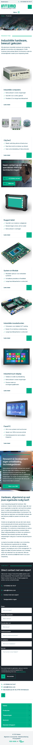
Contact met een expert (11, 595)
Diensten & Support (9, 725)
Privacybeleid (16, 738)
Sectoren (6, 720)
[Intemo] (8, 7)
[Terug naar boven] (30, 742)
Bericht (3, 648)
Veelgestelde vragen (10, 599)
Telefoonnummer (6, 631)
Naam (3, 606)
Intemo (5, 705)
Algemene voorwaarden (11, 736)
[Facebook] (3, 695)
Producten (6, 710)
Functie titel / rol (5, 623)
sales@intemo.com (10, 590)
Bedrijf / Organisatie (7, 614)
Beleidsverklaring (23, 736)
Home (2, 16)
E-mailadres (5, 640)
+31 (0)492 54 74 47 (26, 1)
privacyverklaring (21, 671)
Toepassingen (7, 715)
